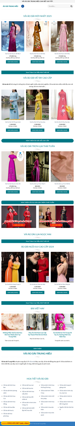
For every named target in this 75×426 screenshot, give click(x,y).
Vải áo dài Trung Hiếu (39, 423)
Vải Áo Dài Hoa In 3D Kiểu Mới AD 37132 (42, 53)
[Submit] (71, 6)
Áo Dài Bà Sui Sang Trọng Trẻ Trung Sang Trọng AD (19, 284)
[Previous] (1, 45)
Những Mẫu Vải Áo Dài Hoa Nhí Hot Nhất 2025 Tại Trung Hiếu (12, 335)
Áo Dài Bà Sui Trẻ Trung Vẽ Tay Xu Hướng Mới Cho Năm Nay (62, 335)
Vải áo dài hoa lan (27, 388)
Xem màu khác (13, 62)
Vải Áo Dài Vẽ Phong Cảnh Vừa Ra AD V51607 (18, 122)
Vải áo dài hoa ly (8, 410)
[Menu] (22, 6)
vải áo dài (32, 361)
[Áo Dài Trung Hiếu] (10, 6)
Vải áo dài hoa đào (9, 407)
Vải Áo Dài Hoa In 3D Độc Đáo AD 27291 (17, 53)
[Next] (73, 45)
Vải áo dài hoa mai (27, 385)
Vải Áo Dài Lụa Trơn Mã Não (63, 184)
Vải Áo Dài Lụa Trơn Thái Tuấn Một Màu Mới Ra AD (44, 184)
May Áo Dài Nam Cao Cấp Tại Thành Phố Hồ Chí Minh (37, 334)
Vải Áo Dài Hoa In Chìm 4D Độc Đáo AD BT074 (18, 184)
